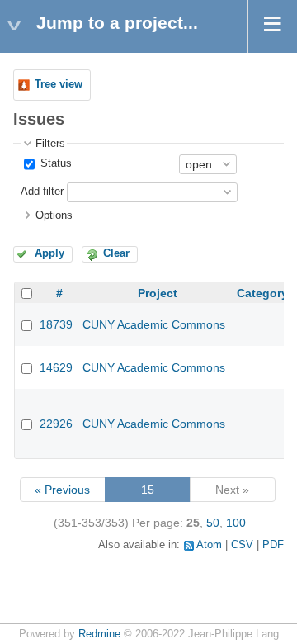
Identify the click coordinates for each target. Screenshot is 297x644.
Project (157, 293)
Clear (116, 253)
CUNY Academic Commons (153, 324)
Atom (209, 545)
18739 (56, 324)
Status (54, 163)
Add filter (42, 191)
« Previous (62, 489)
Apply (49, 253)
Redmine (99, 634)
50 (212, 522)
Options (54, 215)
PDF (273, 545)
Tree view (58, 84)
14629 (56, 367)
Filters (50, 143)
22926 (56, 423)
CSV (242, 545)
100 (236, 522)
